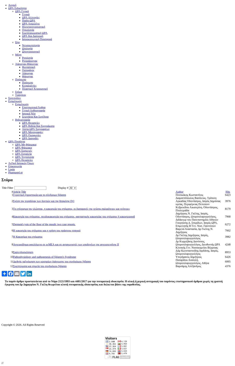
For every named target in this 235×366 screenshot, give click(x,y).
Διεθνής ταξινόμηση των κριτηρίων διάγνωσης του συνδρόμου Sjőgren (52, 261)
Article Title (19, 191)
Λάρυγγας (27, 73)
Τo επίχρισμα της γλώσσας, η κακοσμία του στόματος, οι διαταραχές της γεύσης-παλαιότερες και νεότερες (71, 208)
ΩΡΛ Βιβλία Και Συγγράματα (38, 126)
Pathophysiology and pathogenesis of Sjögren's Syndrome (44, 256)
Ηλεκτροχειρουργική (33, 26)
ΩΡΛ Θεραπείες (31, 122)
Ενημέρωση (21, 104)
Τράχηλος (20, 95)
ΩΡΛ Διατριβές (30, 138)
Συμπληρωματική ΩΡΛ (34, 33)
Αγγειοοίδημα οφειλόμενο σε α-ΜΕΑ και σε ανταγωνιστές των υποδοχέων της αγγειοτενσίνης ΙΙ (66, 244)
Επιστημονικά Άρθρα (33, 107)
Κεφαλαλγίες (29, 85)
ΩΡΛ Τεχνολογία (24, 157)
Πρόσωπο (20, 79)
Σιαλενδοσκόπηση (23, 252)
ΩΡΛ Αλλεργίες (31, 17)
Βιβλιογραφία (22, 119)
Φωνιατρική (28, 67)
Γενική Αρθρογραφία (33, 110)
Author (179, 191)
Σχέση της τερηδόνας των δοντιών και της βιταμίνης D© (43, 201)
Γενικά (25, 14)
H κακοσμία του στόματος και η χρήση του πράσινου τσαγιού (47, 230)
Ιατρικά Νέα (28, 113)
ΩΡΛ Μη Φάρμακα (25, 144)
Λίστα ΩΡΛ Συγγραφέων (36, 129)
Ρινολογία (27, 57)
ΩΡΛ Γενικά (22, 11)
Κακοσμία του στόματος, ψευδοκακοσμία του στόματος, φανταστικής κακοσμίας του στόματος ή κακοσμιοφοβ (74, 216)
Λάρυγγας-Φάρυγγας (26, 64)
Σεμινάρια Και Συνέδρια (35, 116)
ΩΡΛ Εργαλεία (23, 153)
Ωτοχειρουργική (31, 51)
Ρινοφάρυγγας (29, 60)
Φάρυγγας (27, 76)
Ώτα (17, 42)
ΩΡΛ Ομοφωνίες (31, 135)
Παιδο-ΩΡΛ (28, 20)
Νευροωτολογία (31, 45)
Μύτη (18, 54)
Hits (228, 191)
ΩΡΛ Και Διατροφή (32, 36)
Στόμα (18, 91)
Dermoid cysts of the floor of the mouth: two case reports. (44, 224)
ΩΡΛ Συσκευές (23, 150)
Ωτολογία (27, 48)
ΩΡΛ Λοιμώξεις (31, 23)
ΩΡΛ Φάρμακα (23, 147)
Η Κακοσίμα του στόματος (27, 236)
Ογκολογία (28, 29)
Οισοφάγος (28, 70)
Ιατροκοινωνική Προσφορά (37, 39)
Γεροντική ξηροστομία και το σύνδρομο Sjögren (39, 194)
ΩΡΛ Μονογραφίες (32, 132)
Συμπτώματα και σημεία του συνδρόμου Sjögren (40, 266)
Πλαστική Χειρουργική (35, 88)
